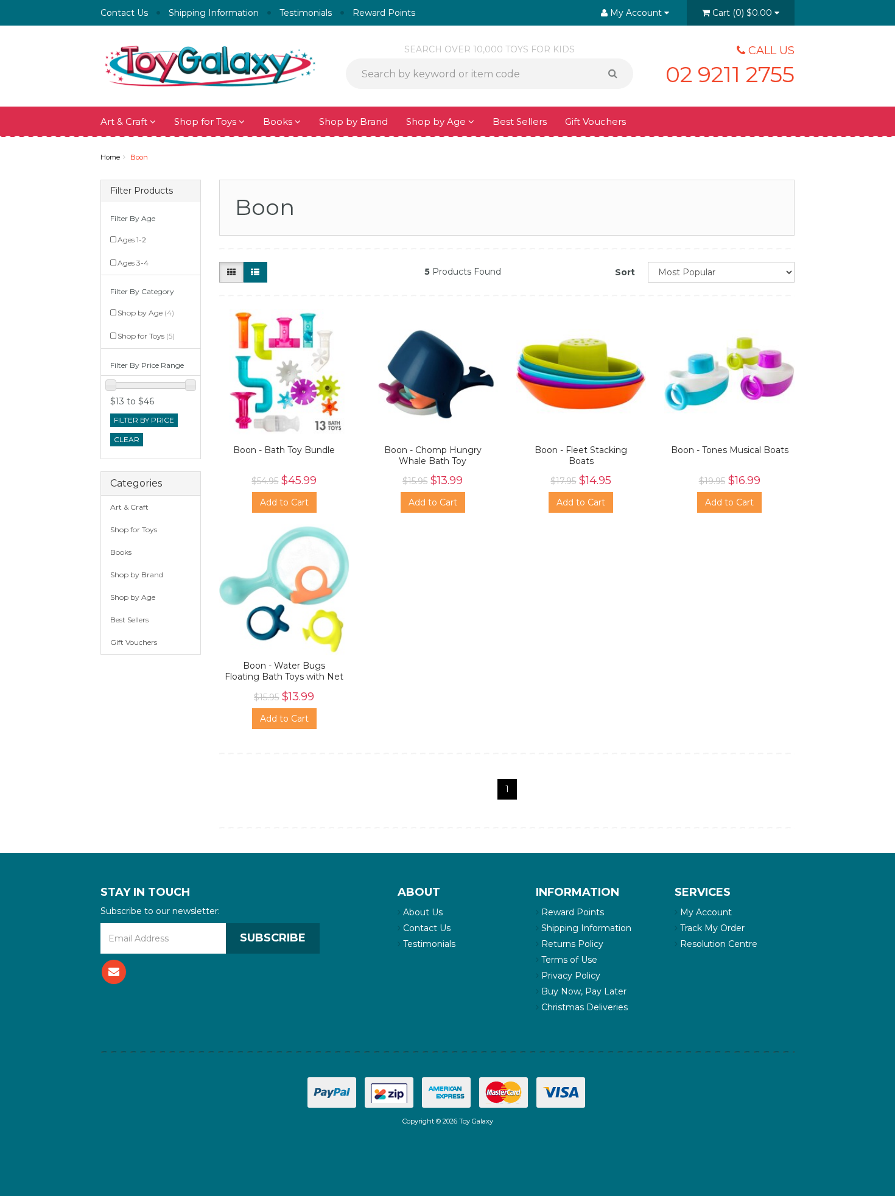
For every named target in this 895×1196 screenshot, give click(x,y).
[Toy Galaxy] (210, 65)
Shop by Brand (353, 121)
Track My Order (711, 928)
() (742, 12)
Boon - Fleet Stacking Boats (581, 455)
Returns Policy (571, 943)
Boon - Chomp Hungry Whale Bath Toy (433, 455)
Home (110, 157)
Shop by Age (146, 312)
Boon (139, 157)
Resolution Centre (717, 943)
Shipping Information (214, 12)
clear (126, 439)
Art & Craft (125, 121)
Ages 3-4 (133, 262)
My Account (705, 912)
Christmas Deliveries (583, 1007)
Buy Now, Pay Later (582, 991)
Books (279, 121)
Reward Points (384, 12)
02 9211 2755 (730, 74)
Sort (625, 272)
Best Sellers (520, 121)
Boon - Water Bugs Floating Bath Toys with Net (284, 671)
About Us (422, 912)
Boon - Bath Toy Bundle (284, 450)
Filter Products (141, 190)
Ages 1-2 (132, 239)
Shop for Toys (206, 121)
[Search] (617, 73)
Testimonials (305, 12)
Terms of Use (568, 959)
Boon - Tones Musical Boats (729, 450)
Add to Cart (284, 502)
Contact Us (124, 12)
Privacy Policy (569, 975)
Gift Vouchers (595, 121)
